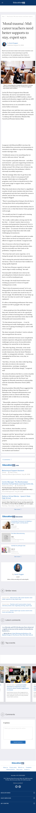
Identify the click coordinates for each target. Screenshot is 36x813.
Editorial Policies (10, 769)
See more (17, 509)
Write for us (21, 767)
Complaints (28, 767)
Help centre (19, 769)
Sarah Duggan (13, 43)
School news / (17, 598)
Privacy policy (13, 767)
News (3, 16)
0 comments (6, 459)
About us (5, 767)
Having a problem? (18, 783)
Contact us (27, 769)
